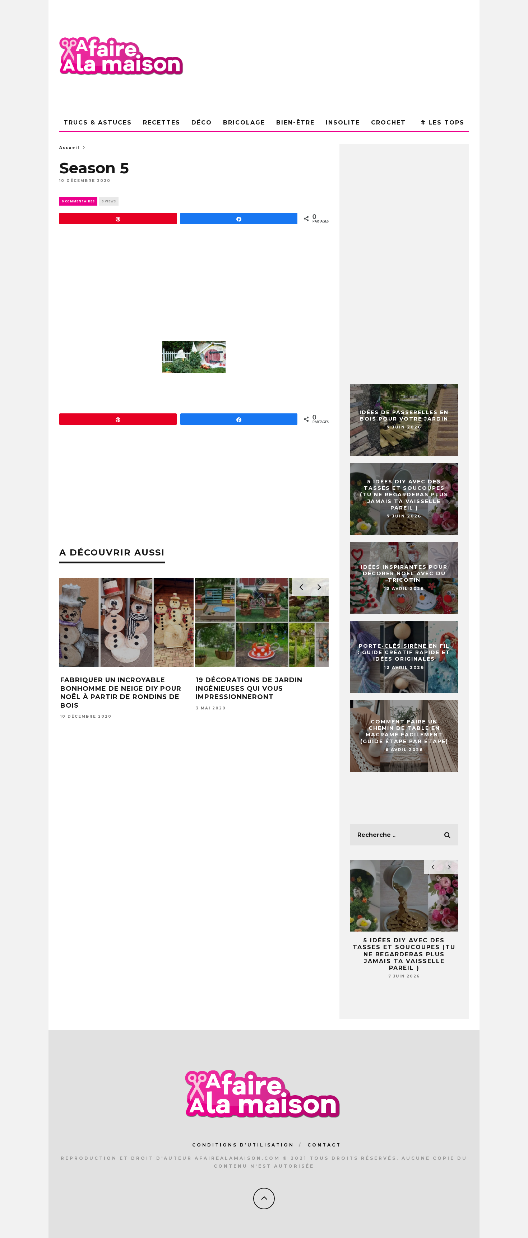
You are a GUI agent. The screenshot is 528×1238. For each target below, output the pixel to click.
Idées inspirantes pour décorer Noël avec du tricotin (404, 573)
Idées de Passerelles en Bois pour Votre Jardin (404, 415)
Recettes (161, 122)
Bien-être (295, 122)
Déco (201, 122)
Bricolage (244, 122)
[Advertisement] (338, 57)
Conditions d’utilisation (243, 1145)
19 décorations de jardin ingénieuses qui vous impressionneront (249, 688)
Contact (324, 1145)
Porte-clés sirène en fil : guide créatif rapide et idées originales (404, 652)
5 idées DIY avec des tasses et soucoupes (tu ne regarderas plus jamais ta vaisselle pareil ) (404, 494)
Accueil (69, 147)
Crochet (388, 122)
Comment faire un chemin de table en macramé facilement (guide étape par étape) (404, 731)
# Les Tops (442, 122)
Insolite (343, 122)
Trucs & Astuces (98, 122)
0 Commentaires (78, 201)
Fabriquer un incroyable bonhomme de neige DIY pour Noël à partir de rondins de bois (120, 692)
